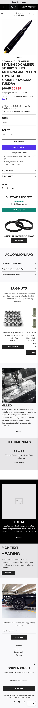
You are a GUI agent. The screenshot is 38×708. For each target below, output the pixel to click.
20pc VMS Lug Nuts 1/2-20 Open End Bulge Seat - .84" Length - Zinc (13, 335)
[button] (15, 57)
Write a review (19, 210)
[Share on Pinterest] (12, 188)
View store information (13, 164)
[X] (19, 702)
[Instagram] (24, 702)
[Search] (29, 14)
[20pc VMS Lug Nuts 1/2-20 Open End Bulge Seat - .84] (13, 318)
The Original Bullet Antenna (15, 61)
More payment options (19, 153)
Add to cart (13, 347)
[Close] (34, 664)
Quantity (6, 130)
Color (5, 118)
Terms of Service (22, 697)
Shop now (19, 240)
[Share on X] (7, 188)
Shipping (5, 93)
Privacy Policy (11, 697)
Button (8, 573)
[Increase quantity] (12, 134)
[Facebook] (14, 702)
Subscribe (19, 637)
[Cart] (34, 14)
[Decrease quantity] (4, 134)
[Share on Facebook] (2, 188)
